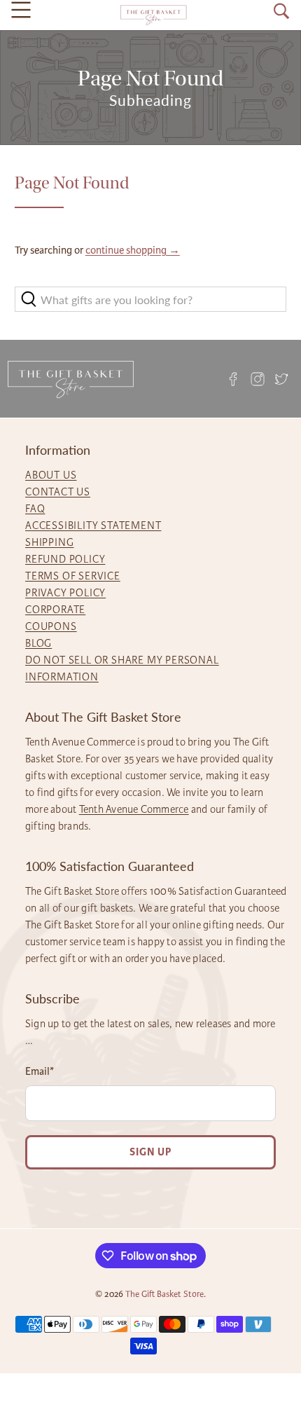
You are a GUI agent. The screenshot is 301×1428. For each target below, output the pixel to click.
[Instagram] (258, 379)
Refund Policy (65, 559)
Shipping (49, 542)
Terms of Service (72, 576)
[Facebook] (233, 379)
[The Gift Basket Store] (153, 15)
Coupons (51, 626)
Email (39, 1071)
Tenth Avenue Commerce (134, 809)
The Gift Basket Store (164, 1294)
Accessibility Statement (93, 525)
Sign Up (151, 1152)
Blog (38, 643)
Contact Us (57, 492)
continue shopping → (132, 250)
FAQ (35, 508)
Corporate (55, 609)
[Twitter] (281, 379)
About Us (50, 475)
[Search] (281, 11)
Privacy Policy (65, 592)
